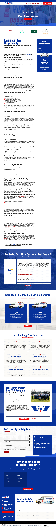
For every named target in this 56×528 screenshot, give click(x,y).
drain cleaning (13, 226)
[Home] (5, 497)
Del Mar (7, 475)
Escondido (18, 475)
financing (5, 238)
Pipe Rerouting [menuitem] (40, 50)
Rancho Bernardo (19, 478)
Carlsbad (7, 473)
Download (45, 69)
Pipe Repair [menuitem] (40, 48)
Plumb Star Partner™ (22, 0)
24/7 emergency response (24, 166)
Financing (16, 0)
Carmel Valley (19, 473)
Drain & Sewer (31, 510)
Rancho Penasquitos (9, 479)
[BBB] (3, 516)
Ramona (7, 478)
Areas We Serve (36, 0)
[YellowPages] (12, 516)
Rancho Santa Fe (19, 479)
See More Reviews (28, 285)
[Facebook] (4, 516)
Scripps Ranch (19, 481)
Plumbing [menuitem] (29, 3)
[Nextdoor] (9, 516)
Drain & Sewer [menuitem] (34, 3)
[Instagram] (8, 516)
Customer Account (31, 0)
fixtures (16, 226)
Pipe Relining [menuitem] (40, 46)
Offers (14, 0)
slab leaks (28, 89)
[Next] (51, 31)
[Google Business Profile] (5, 516)
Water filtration (8, 226)
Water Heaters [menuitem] (39, 3)
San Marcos (8, 481)
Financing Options (19, 510)
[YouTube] (3, 517)
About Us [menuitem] (25, 3)
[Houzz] (7, 516)
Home (18, 508)
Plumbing (30, 508)
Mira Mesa (18, 476)
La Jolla (7, 476)
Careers (26, 0)
